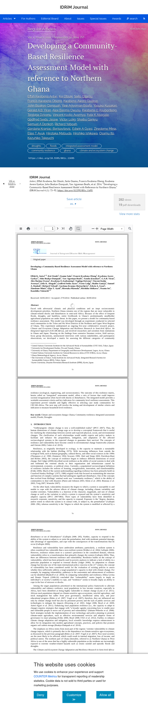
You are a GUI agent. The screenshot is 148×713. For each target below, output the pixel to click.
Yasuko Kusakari (105, 105)
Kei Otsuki (66, 96)
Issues (80, 18)
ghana (67, 150)
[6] (79, 286)
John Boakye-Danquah (44, 105)
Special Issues (98, 18)
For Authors (28, 18)
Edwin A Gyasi (82, 129)
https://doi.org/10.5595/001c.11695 (51, 158)
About (67, 18)
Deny (42, 694)
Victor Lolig (67, 119)
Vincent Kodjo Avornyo (69, 115)
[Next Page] (57, 228)
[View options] (21, 229)
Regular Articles (42, 29)
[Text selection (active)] (78, 229)
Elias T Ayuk (36, 133)
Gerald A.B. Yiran (39, 110)
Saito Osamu (83, 96)
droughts (36, 146)
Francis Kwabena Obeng (45, 101)
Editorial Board (49, 18)
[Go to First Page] (36, 228)
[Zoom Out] (93, 228)
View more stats (129, 214)
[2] (95, 274)
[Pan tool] (70, 229)
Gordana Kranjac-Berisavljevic (49, 129)
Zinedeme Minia (105, 129)
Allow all (106, 694)
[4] (99, 276)
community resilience (43, 150)
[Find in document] (129, 229)
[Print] (28, 229)
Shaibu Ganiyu (87, 119)
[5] (46, 286)
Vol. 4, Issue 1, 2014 (39, 37)
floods (53, 146)
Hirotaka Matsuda (58, 133)
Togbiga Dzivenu (39, 115)
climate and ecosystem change (97, 150)
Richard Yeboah (66, 124)
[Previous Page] (41, 228)
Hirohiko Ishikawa (85, 133)
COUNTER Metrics (45, 676)
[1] (45, 274)
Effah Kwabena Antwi (42, 96)
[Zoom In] (97, 228)
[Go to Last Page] (63, 228)
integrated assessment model (82, 146)
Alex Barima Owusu (66, 110)
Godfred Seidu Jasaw (43, 119)
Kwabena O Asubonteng (99, 110)
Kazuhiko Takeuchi (41, 138)
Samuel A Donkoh (40, 124)
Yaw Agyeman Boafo (77, 105)
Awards (116, 18)
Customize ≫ (76, 697)
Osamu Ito (106, 133)
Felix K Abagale (98, 115)
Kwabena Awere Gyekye (80, 101)
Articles (7, 18)
